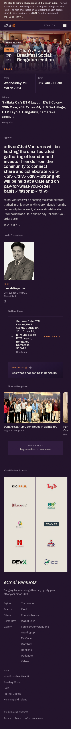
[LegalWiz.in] (20, 505)
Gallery (8, 626)
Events (8, 609)
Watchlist (26, 644)
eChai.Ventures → (34, 718)
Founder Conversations (35, 626)
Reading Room (12, 682)
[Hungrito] (51, 486)
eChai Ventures (20, 582)
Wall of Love (28, 621)
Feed (24, 609)
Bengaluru (13, 42)
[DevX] (20, 562)
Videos (25, 661)
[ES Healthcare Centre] (51, 505)
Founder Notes (30, 615)
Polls (6, 688)
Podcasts (27, 655)
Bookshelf (27, 650)
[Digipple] (20, 486)
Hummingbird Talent (15, 699)
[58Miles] (51, 524)
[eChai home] (9, 25)
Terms (18, 718)
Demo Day (10, 621)
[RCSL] (51, 543)
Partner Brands (12, 694)
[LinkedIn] (5, 301)
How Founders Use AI (16, 676)
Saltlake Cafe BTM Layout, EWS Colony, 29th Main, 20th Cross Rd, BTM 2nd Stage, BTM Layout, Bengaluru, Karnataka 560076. (34, 112)
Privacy (7, 718)
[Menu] (65, 25)
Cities (7, 615)
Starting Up (28, 632)
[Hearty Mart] (20, 543)
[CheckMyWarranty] (51, 562)
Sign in (50, 25)
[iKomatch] (20, 524)
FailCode (26, 638)
